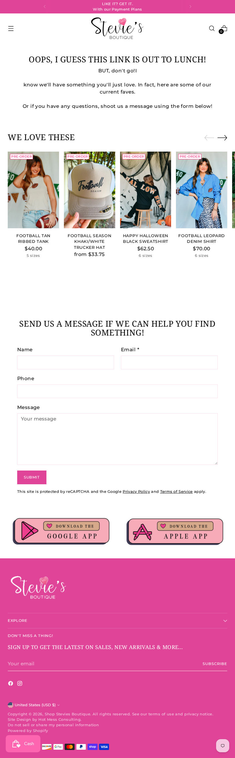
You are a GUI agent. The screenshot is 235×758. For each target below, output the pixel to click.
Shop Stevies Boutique (68, 714)
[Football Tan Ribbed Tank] (33, 190)
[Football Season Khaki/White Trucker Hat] (89, 190)
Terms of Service (176, 491)
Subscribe (215, 664)
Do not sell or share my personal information (53, 725)
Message (28, 407)
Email (130, 349)
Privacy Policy (136, 491)
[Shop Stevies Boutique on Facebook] (11, 684)
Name (25, 349)
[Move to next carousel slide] (222, 137)
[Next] (190, 6)
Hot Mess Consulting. (59, 719)
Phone (25, 378)
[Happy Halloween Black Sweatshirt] (145, 190)
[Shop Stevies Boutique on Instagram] (20, 684)
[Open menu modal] (11, 28)
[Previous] (44, 6)
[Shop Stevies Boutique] (117, 28)
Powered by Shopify (28, 731)
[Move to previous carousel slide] (209, 138)
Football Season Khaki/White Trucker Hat (89, 241)
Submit (32, 477)
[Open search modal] (212, 28)
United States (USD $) (35, 705)
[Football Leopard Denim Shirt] (201, 190)
